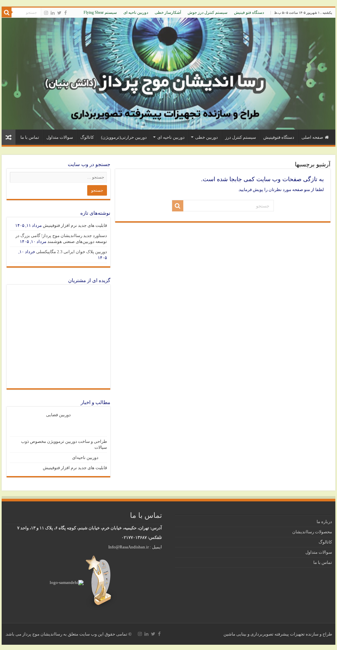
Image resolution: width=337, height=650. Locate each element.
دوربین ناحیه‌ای (85, 457)
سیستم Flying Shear (100, 12)
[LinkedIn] (52, 13)
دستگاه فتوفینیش (278, 137)
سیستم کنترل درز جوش (207, 12)
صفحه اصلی (312, 137)
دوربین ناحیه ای (135, 12)
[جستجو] (7, 12)
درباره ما (324, 521)
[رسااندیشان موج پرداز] (168, 74)
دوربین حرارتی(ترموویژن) (124, 137)
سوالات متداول (59, 137)
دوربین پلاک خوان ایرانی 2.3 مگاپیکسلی (71, 251)
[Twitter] (59, 13)
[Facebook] (65, 13)
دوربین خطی (206, 137)
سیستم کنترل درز (240, 137)
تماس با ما (29, 137)
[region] (58, 336)
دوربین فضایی (58, 414)
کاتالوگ (87, 137)
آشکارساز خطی (168, 12)
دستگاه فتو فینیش (249, 12)
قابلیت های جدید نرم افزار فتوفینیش (75, 225)
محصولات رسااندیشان (312, 531)
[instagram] (46, 13)
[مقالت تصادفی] (8, 137)
